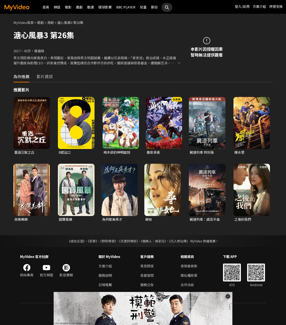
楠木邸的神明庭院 (116, 152)
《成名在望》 (76, 241)
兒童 (143, 7)
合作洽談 (187, 284)
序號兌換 (276, 6)
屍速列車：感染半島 (205, 219)
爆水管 (239, 152)
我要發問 (147, 275)
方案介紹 (259, 6)
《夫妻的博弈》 (128, 241)
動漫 (90, 7)
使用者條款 (189, 266)
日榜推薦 (105, 284)
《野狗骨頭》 (108, 241)
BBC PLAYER (125, 7)
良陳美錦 (21, 219)
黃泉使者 (153, 152)
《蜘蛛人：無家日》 (153, 241)
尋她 (148, 219)
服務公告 (147, 284)
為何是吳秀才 (112, 219)
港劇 (50, 22)
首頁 (45, 7)
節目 (154, 7)
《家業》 (92, 241)
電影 (68, 7)
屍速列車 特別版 (202, 152)
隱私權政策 (189, 275)
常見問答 (147, 266)
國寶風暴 (65, 219)
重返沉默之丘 (24, 152)
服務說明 (105, 275)
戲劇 (79, 7)
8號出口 (65, 152)
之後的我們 (242, 219)
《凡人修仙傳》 (179, 241)
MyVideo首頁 (23, 22)
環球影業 (105, 7)
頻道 (57, 7)
